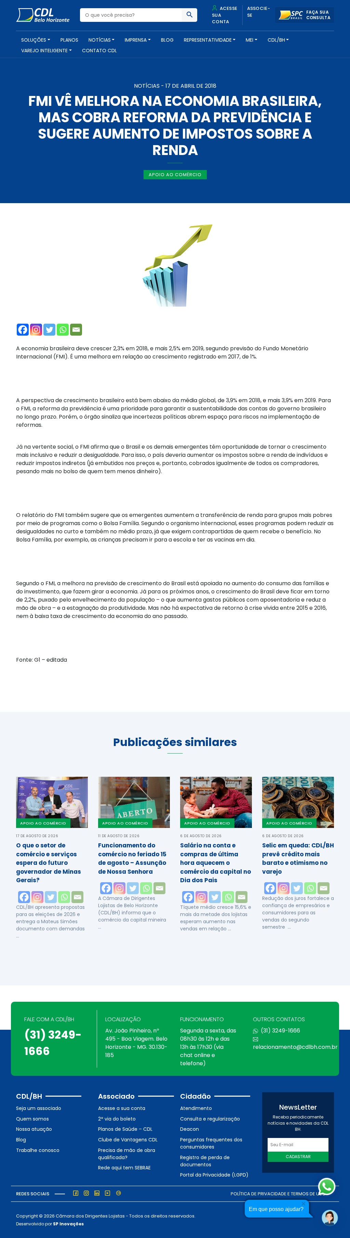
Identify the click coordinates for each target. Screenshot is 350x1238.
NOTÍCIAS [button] (100, 40)
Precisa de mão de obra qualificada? (126, 1154)
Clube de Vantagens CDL (128, 1139)
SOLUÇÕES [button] (33, 40)
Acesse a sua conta (121, 1108)
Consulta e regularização (210, 1118)
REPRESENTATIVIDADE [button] (208, 40)
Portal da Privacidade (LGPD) (214, 1174)
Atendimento (196, 1108)
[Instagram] (36, 330)
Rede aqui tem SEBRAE (124, 1167)
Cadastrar (298, 1156)
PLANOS (69, 40)
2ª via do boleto (117, 1118)
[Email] (76, 330)
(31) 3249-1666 (280, 1031)
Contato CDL (99, 50)
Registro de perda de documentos (205, 1161)
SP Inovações (68, 1224)
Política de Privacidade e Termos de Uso (278, 1194)
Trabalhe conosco (37, 1150)
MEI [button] (249, 40)
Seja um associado (38, 1108)
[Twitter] (49, 330)
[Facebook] (23, 330)
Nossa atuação (34, 1129)
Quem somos (32, 1118)
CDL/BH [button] (276, 40)
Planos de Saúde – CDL (125, 1129)
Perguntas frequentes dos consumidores (211, 1143)
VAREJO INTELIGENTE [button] (44, 50)
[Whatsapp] (63, 330)
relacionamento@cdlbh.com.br (295, 1047)
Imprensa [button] (136, 40)
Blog (167, 40)
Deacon (189, 1129)
